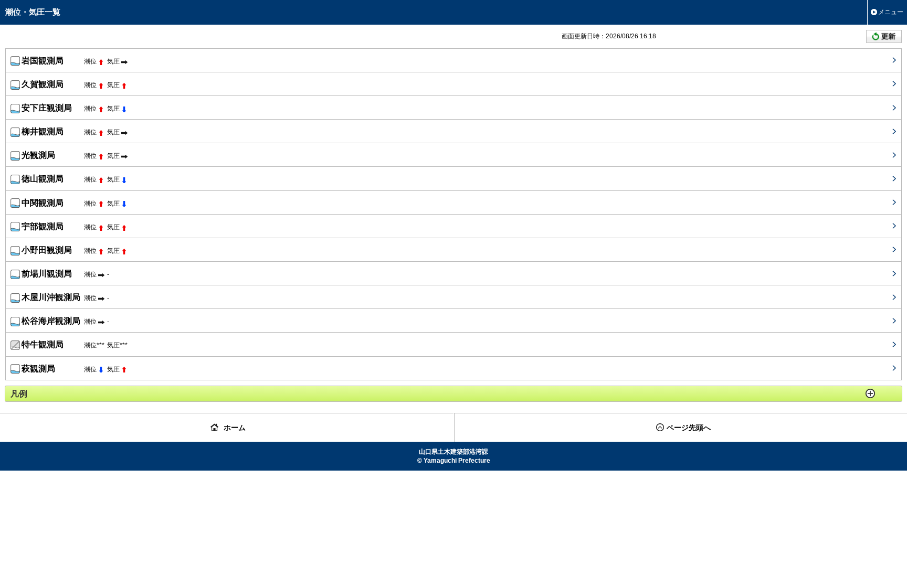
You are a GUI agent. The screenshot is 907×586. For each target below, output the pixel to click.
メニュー (890, 12)
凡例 (18, 393)
